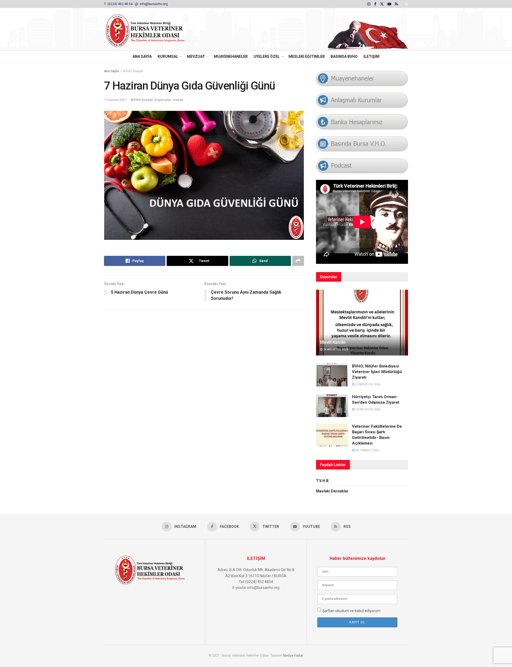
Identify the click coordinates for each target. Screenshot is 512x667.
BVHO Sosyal (133, 71)
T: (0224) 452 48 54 (118, 4)
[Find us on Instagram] (368, 4)
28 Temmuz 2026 (366, 450)
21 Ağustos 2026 (367, 384)
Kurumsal (168, 56)
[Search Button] (406, 4)
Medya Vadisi (293, 655)
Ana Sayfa (142, 56)
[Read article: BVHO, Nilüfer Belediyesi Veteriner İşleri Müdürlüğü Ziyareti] (332, 374)
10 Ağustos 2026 (367, 409)
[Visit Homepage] (152, 29)
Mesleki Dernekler (332, 491)
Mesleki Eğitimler (307, 56)
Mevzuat (196, 56)
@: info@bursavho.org (151, 4)
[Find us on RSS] (396, 4)
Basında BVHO (344, 56)
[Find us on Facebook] (375, 4)
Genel (178, 100)
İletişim (371, 56)
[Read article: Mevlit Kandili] (362, 322)
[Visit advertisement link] (368, 29)
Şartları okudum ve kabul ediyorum (351, 611)
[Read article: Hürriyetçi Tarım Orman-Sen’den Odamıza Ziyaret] (332, 405)
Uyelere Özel (267, 56)
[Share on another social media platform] (298, 261)
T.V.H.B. (323, 481)
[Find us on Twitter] (382, 4)
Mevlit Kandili (332, 342)
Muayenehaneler (231, 56)
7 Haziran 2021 (115, 100)
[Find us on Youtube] (389, 4)
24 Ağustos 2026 (335, 349)
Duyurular (162, 100)
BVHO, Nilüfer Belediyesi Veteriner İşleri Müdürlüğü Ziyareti (377, 372)
